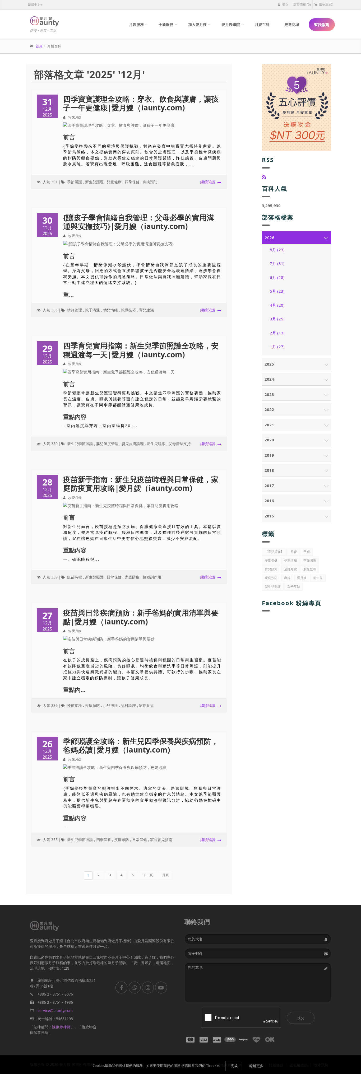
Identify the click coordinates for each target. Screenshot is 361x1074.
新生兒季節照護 (80, 443)
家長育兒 (146, 705)
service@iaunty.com (55, 1010)
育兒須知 (271, 569)
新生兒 (318, 578)
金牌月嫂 (290, 569)
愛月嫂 (302, 578)
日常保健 (114, 577)
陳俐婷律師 (61, 1026)
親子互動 (293, 586)
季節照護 (74, 181)
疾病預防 (150, 181)
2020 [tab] (269, 439)
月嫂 (293, 551)
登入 (285, 4)
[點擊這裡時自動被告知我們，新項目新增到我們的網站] (264, 176)
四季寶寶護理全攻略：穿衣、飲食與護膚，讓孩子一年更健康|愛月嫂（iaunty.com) (141, 103)
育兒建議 (146, 309)
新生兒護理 (94, 181)
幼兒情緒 (110, 309)
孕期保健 (271, 560)
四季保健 (132, 181)
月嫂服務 (136, 24)
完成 (234, 1065)
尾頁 (165, 875)
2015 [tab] (269, 516)
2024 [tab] (269, 379)
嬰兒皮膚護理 (133, 443)
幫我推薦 (321, 24)
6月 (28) (277, 277)
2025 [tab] (269, 364)
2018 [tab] (269, 470)
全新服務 (166, 24)
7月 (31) (277, 263)
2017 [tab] (269, 485)
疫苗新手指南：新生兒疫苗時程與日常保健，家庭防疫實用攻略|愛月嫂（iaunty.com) (141, 483)
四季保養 (103, 839)
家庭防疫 (132, 577)
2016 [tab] (269, 500)
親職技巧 (128, 309)
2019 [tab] (269, 455)
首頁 (39, 46)
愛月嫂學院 (230, 24)
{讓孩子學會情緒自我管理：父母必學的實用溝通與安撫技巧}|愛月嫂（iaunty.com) (138, 221)
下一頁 (148, 875)
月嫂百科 (262, 24)
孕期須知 (290, 560)
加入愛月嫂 (197, 24)
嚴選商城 (291, 24)
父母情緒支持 (180, 443)
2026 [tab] (269, 237)
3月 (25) (277, 318)
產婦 (287, 578)
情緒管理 (74, 309)
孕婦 (306, 551)
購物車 (325, 4)
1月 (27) (277, 346)
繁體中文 (34, 4)
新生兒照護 (94, 577)
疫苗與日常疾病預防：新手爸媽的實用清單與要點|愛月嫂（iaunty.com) (141, 617)
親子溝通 (92, 309)
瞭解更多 (256, 1065)
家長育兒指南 (161, 839)
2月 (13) (277, 332)
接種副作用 (152, 577)
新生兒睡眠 (156, 443)
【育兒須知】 (274, 551)
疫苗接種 (74, 705)
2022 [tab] (269, 409)
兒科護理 (128, 705)
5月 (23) (277, 291)
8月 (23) (277, 249)
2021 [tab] (269, 424)
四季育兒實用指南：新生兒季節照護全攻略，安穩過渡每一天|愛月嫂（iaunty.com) (141, 349)
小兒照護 (110, 705)
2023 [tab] (269, 394)
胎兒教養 (309, 569)
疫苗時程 (74, 577)
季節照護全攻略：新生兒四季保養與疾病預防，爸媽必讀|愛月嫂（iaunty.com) (141, 745)
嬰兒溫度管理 (107, 443)
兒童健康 (114, 181)
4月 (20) (277, 305)
